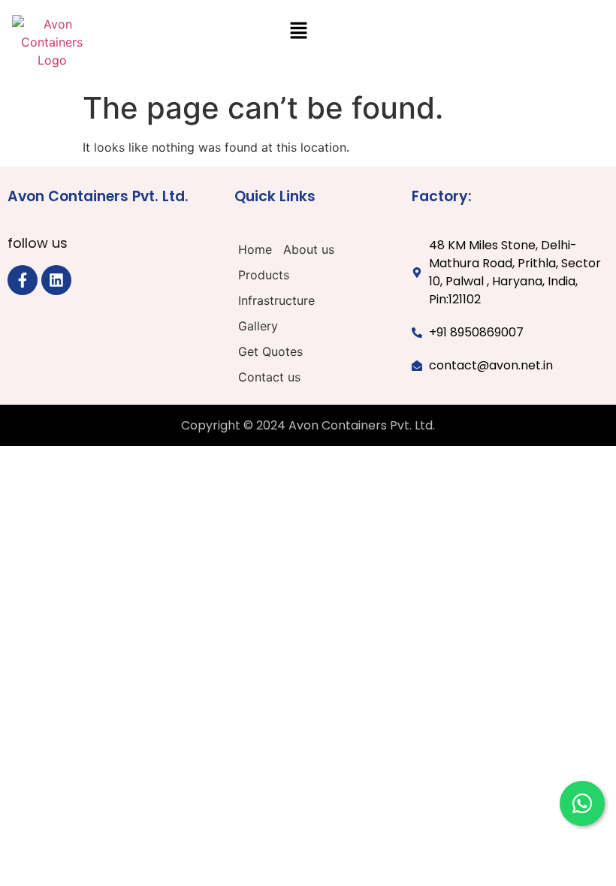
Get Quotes (270, 351)
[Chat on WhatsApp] (582, 803)
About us (308, 249)
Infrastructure (276, 300)
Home (255, 249)
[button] (298, 31)
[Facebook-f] (23, 280)
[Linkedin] (56, 280)
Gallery (258, 325)
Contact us (269, 376)
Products (263, 274)
